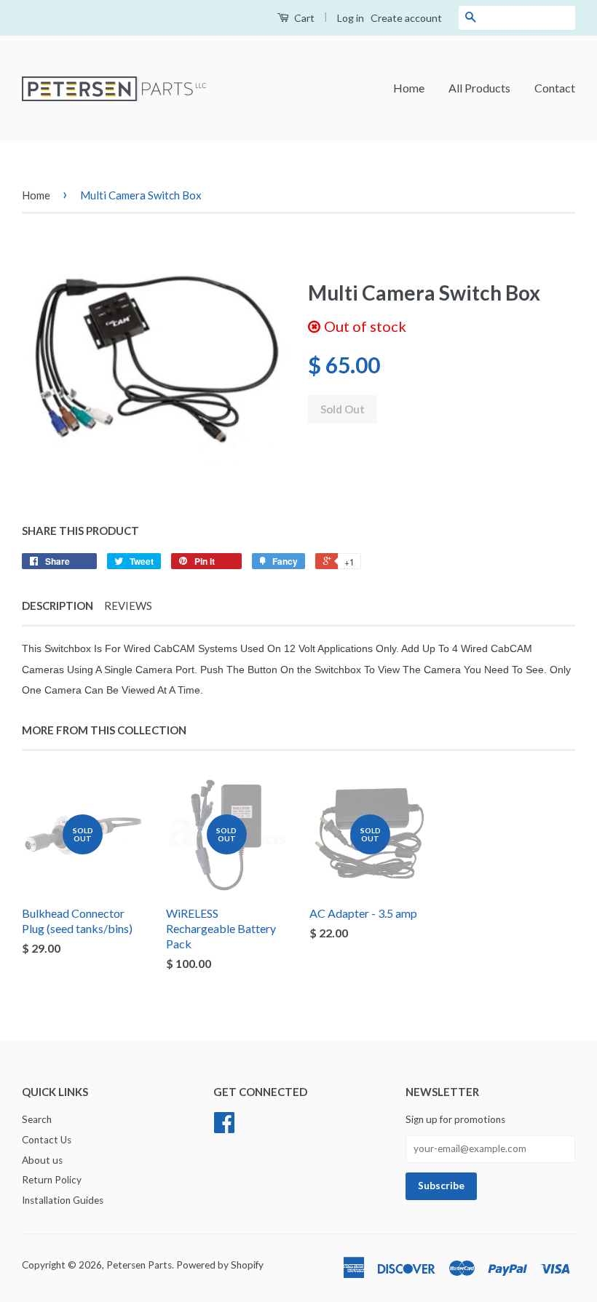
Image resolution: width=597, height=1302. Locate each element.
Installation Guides (62, 1200)
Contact (554, 88)
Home (408, 88)
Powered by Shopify (220, 1265)
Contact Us (46, 1140)
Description (57, 605)
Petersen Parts (139, 1265)
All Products (479, 88)
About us (42, 1160)
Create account (406, 18)
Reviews (128, 605)
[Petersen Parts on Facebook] (224, 1127)
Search (37, 1119)
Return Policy (52, 1180)
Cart (303, 18)
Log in (350, 18)
